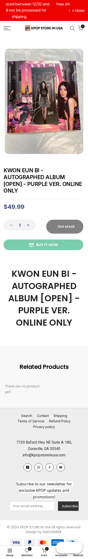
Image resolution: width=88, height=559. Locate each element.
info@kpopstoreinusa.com (44, 449)
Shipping (60, 409)
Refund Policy (60, 415)
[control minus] (10, 219)
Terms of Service (31, 415)
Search (26, 409)
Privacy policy (44, 421)
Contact (43, 409)
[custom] (27, 461)
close (79, 7)
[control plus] (29, 219)
